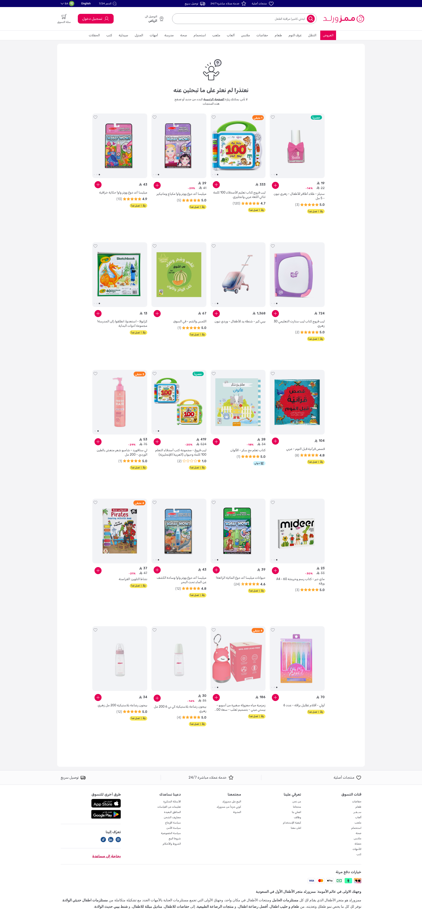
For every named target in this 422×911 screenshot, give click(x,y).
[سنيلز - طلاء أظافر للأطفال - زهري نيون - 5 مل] (297, 145)
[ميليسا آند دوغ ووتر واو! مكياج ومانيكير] (178, 145)
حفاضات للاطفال (176, 906)
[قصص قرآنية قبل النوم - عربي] (297, 402)
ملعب (216, 35)
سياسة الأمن (173, 827)
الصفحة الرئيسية (213, 99)
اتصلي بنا (296, 812)
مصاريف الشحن (172, 817)
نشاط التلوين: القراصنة (133, 579)
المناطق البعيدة (172, 812)
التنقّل (312, 35)
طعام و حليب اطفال (284, 906)
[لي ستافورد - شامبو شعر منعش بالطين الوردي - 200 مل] (119, 402)
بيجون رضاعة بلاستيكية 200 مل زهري (122, 705)
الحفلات (94, 35)
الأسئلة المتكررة (172, 801)
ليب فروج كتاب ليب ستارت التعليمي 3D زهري (299, 323)
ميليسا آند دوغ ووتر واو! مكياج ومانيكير (181, 194)
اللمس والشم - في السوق (189, 321)
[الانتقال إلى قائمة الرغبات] (273, 117)
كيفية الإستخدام (292, 822)
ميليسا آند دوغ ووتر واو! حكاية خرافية (123, 192)
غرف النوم (295, 35)
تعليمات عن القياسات (169, 806)
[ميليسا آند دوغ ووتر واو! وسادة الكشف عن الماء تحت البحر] (178, 531)
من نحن (296, 801)
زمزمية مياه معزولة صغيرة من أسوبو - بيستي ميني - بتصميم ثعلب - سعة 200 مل (240, 707)
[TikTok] (103, 839)
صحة (183, 35)
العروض (328, 35)
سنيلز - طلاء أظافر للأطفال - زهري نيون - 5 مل (299, 196)
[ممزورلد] (343, 18)
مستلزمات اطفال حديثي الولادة (85, 900)
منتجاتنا (297, 806)
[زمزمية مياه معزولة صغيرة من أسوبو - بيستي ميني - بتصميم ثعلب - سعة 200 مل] (238, 658)
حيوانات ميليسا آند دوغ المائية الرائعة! (241, 578)
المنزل (139, 35)
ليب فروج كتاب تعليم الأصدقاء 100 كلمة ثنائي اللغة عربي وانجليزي (239, 195)
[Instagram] (118, 839)
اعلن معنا (296, 827)
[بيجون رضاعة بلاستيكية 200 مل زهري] (119, 658)
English (86, 3)
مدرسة (169, 35)
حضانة (358, 843)
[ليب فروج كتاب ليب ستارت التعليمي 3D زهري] (297, 274)
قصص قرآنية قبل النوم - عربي (305, 449)
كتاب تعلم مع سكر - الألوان (248, 450)
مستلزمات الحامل (285, 900)
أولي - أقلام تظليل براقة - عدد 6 (304, 705)
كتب (109, 35)
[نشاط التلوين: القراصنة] (119, 531)
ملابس (245, 35)
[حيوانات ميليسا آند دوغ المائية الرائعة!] (238, 531)
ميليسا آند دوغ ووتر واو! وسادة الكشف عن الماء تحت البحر (181, 580)
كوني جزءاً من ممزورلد (228, 806)
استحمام (200, 35)
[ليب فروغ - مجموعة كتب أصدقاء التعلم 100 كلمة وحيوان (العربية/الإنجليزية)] (178, 402)
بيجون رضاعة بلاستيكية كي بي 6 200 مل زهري (180, 709)
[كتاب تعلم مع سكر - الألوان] (238, 402)
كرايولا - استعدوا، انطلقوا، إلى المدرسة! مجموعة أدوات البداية (122, 323)
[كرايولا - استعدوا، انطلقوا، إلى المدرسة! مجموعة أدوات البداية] (119, 274)
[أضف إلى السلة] (275, 185)
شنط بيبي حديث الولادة (111, 906)
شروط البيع (175, 838)
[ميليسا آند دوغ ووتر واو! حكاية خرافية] (119, 145)
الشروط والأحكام (172, 843)
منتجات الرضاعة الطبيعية (215, 906)
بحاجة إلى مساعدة (106, 856)
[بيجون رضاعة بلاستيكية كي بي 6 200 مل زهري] (178, 658)
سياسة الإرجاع (173, 822)
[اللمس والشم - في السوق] (178, 274)
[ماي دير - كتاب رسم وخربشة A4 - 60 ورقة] (297, 531)
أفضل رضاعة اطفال (253, 906)
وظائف (297, 817)
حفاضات (262, 35)
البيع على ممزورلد (231, 801)
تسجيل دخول (92, 18)
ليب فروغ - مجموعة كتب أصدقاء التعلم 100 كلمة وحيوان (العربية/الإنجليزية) (180, 452)
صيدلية (123, 35)
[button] (108, 3)
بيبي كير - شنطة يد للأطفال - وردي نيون (240, 321)
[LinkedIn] (110, 839)
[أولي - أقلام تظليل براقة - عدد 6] (297, 658)
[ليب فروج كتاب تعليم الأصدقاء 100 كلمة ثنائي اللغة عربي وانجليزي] (238, 145)
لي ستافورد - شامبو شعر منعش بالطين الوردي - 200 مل (122, 452)
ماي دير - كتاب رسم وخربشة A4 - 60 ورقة (300, 581)
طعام (278, 35)
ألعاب (231, 35)
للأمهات (357, 849)
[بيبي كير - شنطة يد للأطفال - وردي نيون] (238, 274)
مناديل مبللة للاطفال (147, 906)
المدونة (237, 812)
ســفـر (357, 812)
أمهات (154, 35)
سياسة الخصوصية (171, 833)
